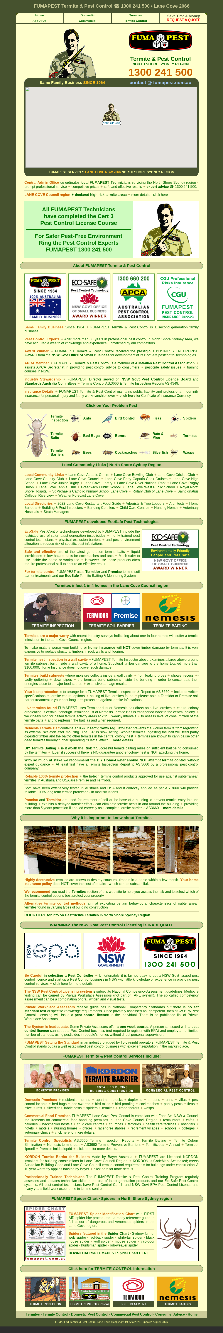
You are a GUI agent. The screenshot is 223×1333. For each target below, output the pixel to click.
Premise (82, 780)
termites (108, 1108)
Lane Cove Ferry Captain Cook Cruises (136, 479)
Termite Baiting (154, 1140)
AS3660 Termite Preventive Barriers (112, 1144)
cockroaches (149, 1104)
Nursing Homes (166, 507)
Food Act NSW (170, 1116)
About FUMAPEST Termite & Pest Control (111, 265)
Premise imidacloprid (56, 1149)
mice (28, 1108)
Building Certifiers (101, 507)
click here (127, 395)
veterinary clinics (37, 1132)
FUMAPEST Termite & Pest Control (119, 327)
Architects (176, 503)
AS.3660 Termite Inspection (97, 1140)
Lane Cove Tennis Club (57, 487)
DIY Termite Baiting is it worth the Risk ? (59, 748)
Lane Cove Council (84, 479)
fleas (191, 1104)
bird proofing (125, 1104)
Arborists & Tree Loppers (145, 503)
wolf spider (102, 1241)
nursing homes (65, 1128)
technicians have (77, 1185)
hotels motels (36, 1128)
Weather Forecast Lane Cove (81, 495)
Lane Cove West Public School (150, 487)
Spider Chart (118, 1233)
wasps (149, 1108)
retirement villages (145, 1128)
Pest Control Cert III (107, 1185)
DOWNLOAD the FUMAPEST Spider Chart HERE (109, 1253)
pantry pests (173, 1104)
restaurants (171, 1120)
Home (193, 1314)
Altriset (174, 1144)
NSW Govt (170, 975)
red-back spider (102, 1237)
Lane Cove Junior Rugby (59, 483)
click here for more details (73, 983)
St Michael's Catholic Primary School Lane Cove (90, 491)
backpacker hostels (57, 1124)
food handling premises (89, 1120)
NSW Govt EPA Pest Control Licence (161, 1185)
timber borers (129, 1108)
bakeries (31, 1124)
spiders (92, 1108)
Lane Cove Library (98, 483)
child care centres (90, 1124)
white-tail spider (130, 1237)
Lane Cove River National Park (141, 483)
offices (88, 1128)
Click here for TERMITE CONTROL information (111, 1269)
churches (116, 1124)
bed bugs (59, 1104)
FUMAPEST (99, 182)
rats (39, 1108)
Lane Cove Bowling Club (133, 475)
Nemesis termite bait (63, 1144)
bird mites (102, 1104)
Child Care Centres (134, 507)
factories (134, 1124)
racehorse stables (111, 1128)
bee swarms (80, 1104)
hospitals (188, 1124)
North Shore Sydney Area (172, 339)
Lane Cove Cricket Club (176, 475)
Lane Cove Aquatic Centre (88, 475)
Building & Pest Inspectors (62, 507)
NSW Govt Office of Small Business (80, 355)
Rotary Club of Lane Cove (152, 491)
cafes (190, 1120)
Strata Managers (56, 512)
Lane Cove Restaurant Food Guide (93, 503)
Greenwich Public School (101, 487)
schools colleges (179, 1128)
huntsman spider (94, 1245)
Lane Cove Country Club (44, 479)
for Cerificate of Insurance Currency (163, 395)
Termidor (103, 780)
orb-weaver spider (124, 1245)
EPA (154, 1030)
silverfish (53, 1108)
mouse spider (125, 1241)
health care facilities (160, 1124)
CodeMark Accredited (170, 1161)
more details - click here (148, 195)
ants (44, 1104)
